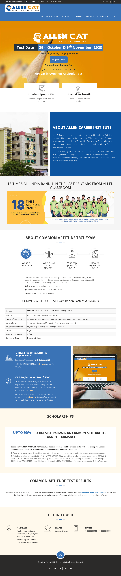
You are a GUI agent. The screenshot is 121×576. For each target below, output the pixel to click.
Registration (102, 17)
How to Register (61, 17)
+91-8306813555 (55, 2)
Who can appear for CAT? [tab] (72, 265)
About (49, 17)
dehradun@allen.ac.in (19, 2)
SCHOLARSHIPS (78, 17)
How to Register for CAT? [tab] (95, 265)
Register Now (58, 59)
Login (113, 17)
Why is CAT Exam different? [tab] (49, 265)
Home (41, 17)
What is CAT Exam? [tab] (26, 264)
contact (90, 17)
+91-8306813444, (42, 2)
